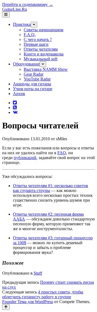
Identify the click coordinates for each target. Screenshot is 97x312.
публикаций (25, 157)
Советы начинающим (43, 29)
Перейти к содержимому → (27, 4)
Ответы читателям (41, 49)
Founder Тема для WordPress (27, 301)
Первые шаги (36, 44)
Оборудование (26, 64)
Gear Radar (33, 74)
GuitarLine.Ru (14, 9)
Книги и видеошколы (44, 54)
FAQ (61, 152)
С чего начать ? (38, 39)
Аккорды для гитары (32, 84)
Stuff (38, 273)
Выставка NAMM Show (46, 69)
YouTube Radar (37, 79)
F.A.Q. (30, 34)
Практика (22, 24)
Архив (19, 93)
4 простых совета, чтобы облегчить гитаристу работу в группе (42, 294)
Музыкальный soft (40, 59)
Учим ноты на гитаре (32, 88)
